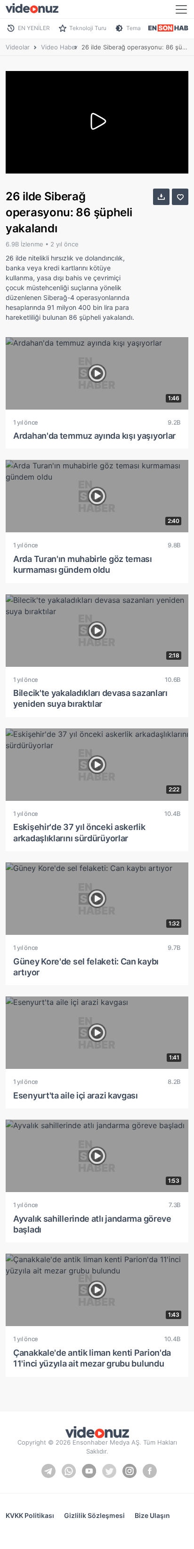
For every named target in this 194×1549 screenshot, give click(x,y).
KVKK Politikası (30, 1515)
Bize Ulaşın (152, 1515)
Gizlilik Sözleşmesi (94, 1515)
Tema (133, 28)
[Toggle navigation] (181, 9)
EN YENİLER (34, 28)
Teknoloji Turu (87, 28)
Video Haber (59, 47)
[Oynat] (97, 122)
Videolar (18, 47)
